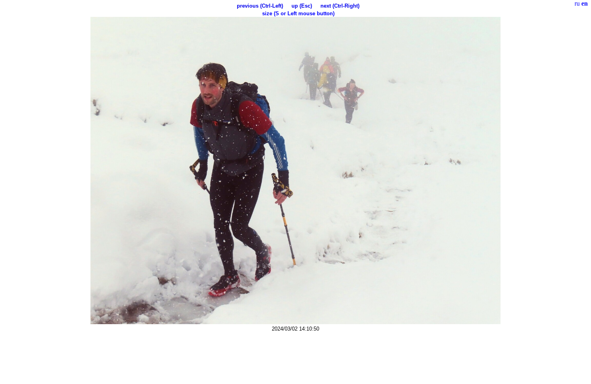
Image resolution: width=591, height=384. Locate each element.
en (584, 3)
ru (577, 3)
